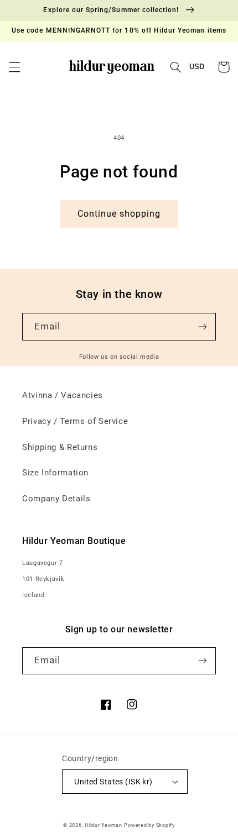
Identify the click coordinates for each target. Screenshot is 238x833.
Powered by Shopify (149, 825)
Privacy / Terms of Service (75, 421)
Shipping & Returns (59, 447)
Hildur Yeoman (103, 825)
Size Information (55, 473)
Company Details (56, 499)
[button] (14, 67)
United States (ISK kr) (113, 781)
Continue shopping (119, 213)
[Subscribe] (202, 326)
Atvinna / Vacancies (62, 395)
